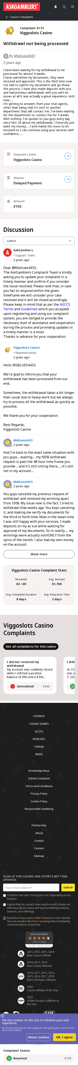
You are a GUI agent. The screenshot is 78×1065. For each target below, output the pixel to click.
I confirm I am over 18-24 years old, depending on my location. (39, 896)
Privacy (22, 918)
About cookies (38, 1037)
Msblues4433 (24, 56)
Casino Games (39, 724)
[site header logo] (21, 7)
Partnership (39, 825)
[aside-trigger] (39, 1044)
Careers (39, 848)
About (39, 833)
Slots (39, 731)
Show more (39, 554)
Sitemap (39, 856)
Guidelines (29, 309)
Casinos (39, 716)
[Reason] (67, 179)
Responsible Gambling (39, 809)
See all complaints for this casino (31, 646)
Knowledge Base (39, 770)
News (39, 754)
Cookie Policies (41, 918)
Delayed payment (28, 183)
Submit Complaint (39, 778)
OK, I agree (64, 1037)
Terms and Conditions (39, 786)
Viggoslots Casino (28, 159)
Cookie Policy (39, 801)
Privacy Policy (39, 793)
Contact (39, 840)
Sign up (68, 887)
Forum (39, 746)
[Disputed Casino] (67, 156)
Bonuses (39, 739)
